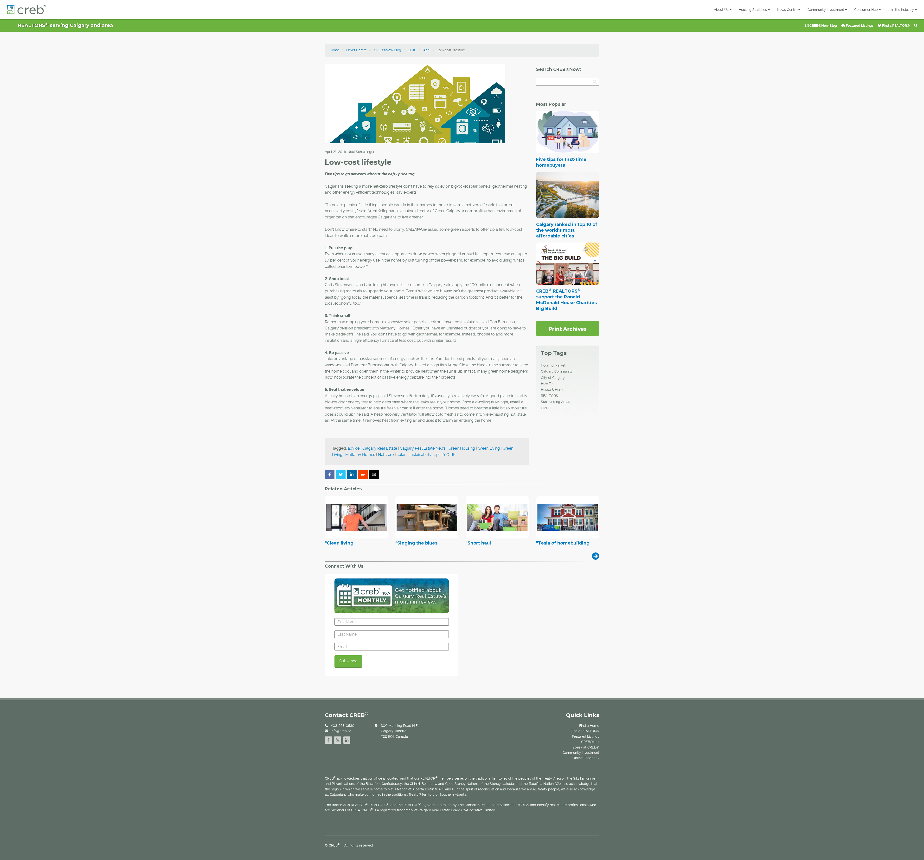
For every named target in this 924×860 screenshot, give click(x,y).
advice (353, 448)
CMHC (546, 408)
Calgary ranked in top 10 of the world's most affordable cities (566, 230)
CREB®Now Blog (823, 25)
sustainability (420, 454)
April (426, 50)
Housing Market (553, 365)
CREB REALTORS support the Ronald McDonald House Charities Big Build (566, 300)
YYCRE (449, 454)
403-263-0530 (342, 726)
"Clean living (339, 543)
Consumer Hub (866, 10)
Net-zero (386, 454)
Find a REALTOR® (895, 25)
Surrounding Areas (555, 402)
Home (334, 50)
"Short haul (478, 543)
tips (437, 454)
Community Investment (826, 10)
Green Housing (462, 448)
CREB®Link (590, 742)
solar (401, 454)
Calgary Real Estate (379, 448)
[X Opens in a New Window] (337, 739)
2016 (412, 50)
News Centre (787, 10)
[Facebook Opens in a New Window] (328, 739)
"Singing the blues (416, 543)
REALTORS (549, 396)
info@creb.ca (341, 731)
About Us (721, 10)
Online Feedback (585, 758)
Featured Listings (859, 25)
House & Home (552, 390)
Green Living (489, 448)
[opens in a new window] (567, 328)
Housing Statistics (753, 10)
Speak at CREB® (585, 747)
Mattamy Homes (360, 454)
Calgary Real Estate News (423, 448)
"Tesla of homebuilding (563, 543)
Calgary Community (557, 371)
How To (546, 384)
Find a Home (589, 726)
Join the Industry (901, 10)
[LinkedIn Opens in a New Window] (346, 739)
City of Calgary (553, 378)
